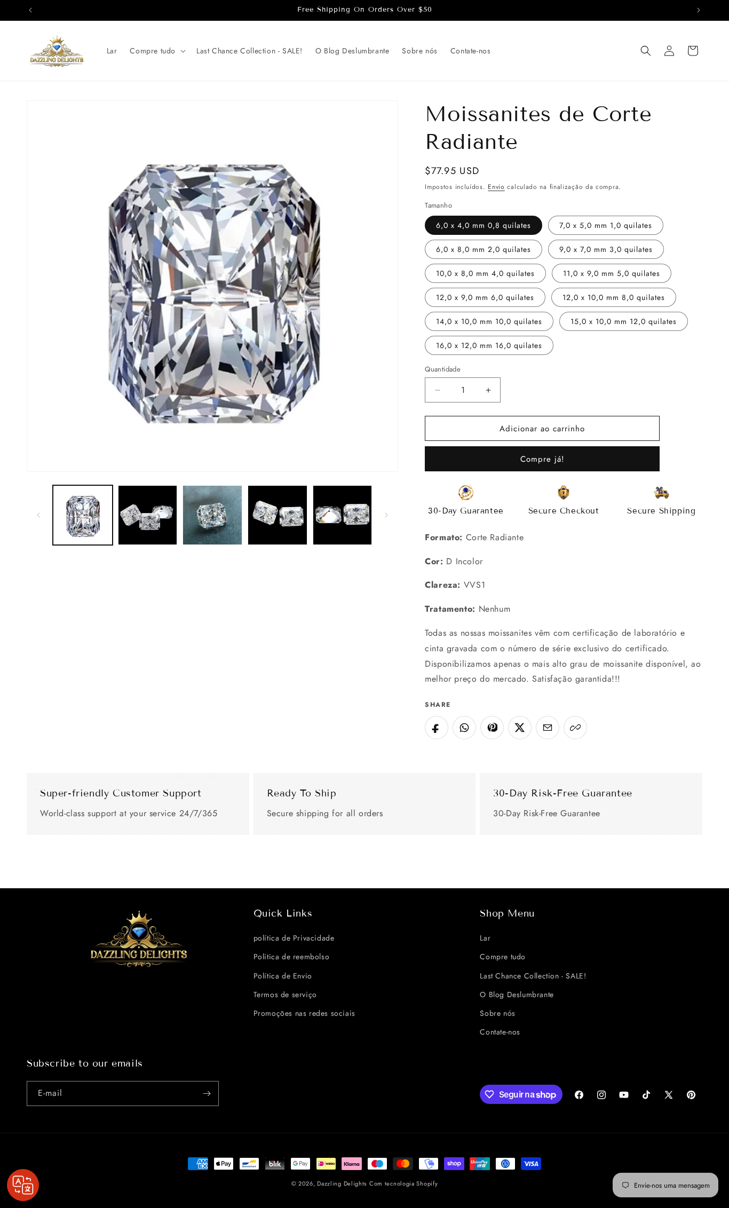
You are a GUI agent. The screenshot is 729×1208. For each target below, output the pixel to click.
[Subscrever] (206, 1093)
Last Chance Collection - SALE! (533, 975)
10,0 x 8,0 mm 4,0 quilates (485, 273)
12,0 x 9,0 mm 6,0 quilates (485, 297)
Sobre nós (497, 1013)
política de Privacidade (294, 938)
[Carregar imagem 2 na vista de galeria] (148, 515)
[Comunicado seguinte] (698, 10)
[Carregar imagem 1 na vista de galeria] (83, 515)
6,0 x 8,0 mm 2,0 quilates (483, 249)
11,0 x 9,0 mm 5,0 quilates (611, 273)
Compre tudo (503, 956)
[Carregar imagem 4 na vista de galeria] (277, 515)
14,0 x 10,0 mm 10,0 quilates (489, 321)
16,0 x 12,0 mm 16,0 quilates (489, 345)
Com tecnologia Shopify (403, 1183)
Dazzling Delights (342, 1183)
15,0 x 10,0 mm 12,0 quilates (623, 321)
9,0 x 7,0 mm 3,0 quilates (606, 249)
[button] (156, 51)
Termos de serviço (285, 994)
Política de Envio (282, 975)
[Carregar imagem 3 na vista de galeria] (212, 515)
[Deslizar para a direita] (386, 515)
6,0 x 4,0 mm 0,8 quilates (483, 225)
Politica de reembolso (291, 956)
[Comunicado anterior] (30, 10)
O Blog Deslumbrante (516, 994)
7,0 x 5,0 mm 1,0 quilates (605, 225)
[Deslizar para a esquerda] (38, 515)
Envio (496, 187)
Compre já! (542, 459)
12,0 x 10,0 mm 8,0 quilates (613, 297)
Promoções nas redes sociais (304, 1013)
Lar (485, 938)
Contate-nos (500, 1032)
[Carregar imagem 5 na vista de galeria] (343, 515)
